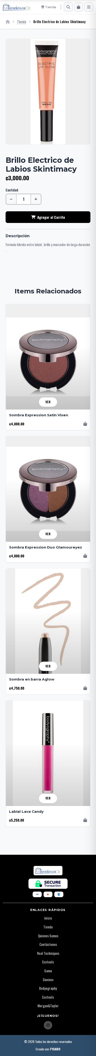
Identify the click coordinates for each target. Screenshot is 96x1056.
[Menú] (88, 7)
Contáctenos (48, 944)
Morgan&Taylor (48, 1005)
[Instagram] (48, 1025)
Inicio (48, 918)
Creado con (48, 1049)
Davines (48, 979)
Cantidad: (12, 190)
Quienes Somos (48, 935)
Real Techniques (48, 953)
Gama (48, 970)
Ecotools (48, 961)
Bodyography (48, 988)
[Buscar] (68, 7)
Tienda (21, 21)
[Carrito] (78, 7)
